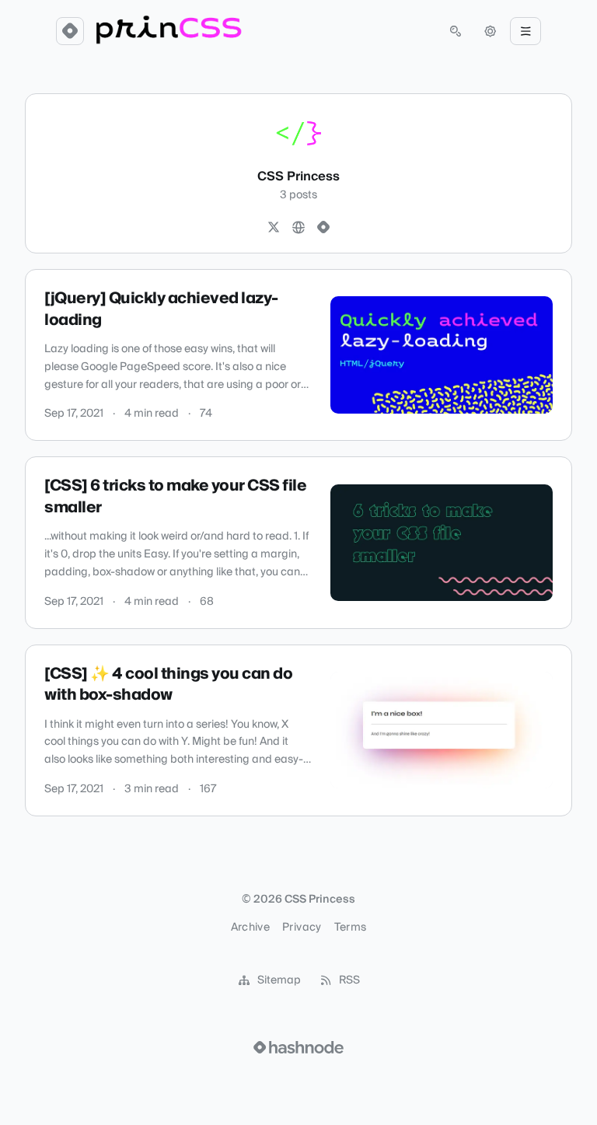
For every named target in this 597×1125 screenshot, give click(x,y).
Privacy (301, 927)
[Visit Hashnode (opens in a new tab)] (298, 1047)
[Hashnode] (323, 227)
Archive (250, 927)
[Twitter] (273, 227)
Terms (350, 927)
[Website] (298, 227)
